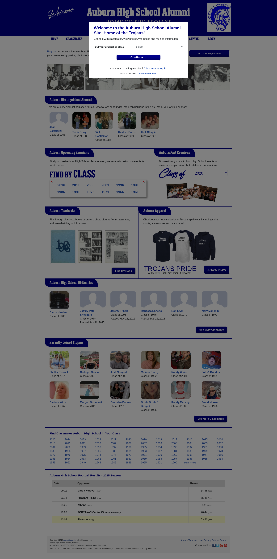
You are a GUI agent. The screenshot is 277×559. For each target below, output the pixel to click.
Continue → (138, 57)
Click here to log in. (155, 68)
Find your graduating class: (109, 47)
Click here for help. (147, 73)
